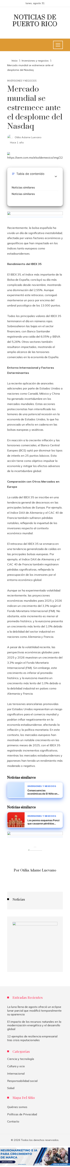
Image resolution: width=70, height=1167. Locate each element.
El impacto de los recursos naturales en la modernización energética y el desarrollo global (34, 1025)
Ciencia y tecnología (20, 1059)
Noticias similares (23, 187)
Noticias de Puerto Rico (35, 21)
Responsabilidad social (22, 1081)
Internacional (16, 1073)
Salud (10, 1088)
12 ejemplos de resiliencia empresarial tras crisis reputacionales (32, 1038)
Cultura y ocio (16, 1066)
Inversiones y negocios (22, 81)
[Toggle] (55, 176)
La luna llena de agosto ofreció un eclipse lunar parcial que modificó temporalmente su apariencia (34, 1010)
